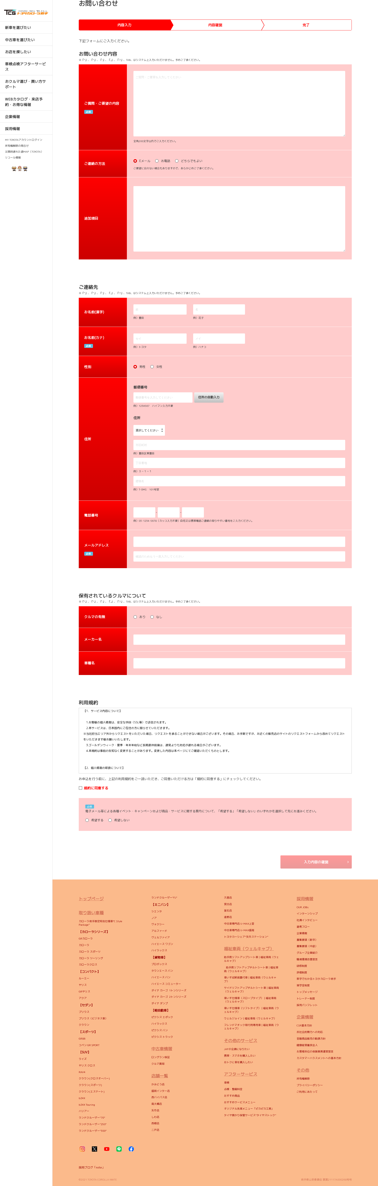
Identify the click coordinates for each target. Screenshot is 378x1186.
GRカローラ (86, 938)
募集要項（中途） (307, 946)
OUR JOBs (303, 907)
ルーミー (84, 978)
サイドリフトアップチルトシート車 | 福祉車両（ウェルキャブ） (251, 989)
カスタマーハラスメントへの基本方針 (319, 1058)
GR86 (82, 1038)
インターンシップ (307, 913)
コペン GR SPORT (89, 1045)
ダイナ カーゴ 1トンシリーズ (168, 990)
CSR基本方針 (304, 1025)
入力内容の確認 (316, 862)
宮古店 (228, 904)
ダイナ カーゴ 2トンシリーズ (168, 997)
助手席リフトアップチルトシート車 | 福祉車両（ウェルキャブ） (251, 969)
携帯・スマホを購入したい (240, 1055)
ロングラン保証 (160, 1057)
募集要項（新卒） (307, 940)
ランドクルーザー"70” (92, 1117)
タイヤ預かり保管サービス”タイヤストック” (250, 1115)
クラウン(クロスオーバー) (94, 1078)
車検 (226, 1082)
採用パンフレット (307, 1005)
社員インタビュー (307, 920)
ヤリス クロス (87, 1065)
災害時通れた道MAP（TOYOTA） (24, 151)
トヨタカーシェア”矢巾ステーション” (246, 937)
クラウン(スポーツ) (90, 1085)
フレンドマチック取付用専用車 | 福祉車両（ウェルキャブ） (251, 1027)
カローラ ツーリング (91, 958)
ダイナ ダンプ (159, 1003)
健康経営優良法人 (307, 1045)
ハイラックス (159, 950)
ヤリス (83, 985)
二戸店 (155, 1130)
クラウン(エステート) (92, 1091)
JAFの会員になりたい (237, 1049)
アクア (83, 998)
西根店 (155, 1123)
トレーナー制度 (306, 998)
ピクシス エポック (162, 1017)
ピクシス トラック (162, 1037)
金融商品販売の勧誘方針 (311, 1038)
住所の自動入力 (209, 397)
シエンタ (156, 911)
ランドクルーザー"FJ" (164, 897)
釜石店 (228, 910)
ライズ (83, 1059)
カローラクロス (88, 964)
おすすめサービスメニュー (240, 1102)
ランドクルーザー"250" (93, 1124)
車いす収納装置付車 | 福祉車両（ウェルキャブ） (250, 979)
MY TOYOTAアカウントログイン (23, 140)
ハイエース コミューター (166, 984)
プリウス (84, 1012)
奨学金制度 (303, 985)
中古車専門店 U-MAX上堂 (239, 923)
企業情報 (302, 933)
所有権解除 (303, 1078)
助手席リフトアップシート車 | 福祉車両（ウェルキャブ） (251, 959)
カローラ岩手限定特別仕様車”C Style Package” (100, 923)
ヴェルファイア (160, 937)
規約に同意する (96, 788)
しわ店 (155, 1117)
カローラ (84, 945)
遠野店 (228, 917)
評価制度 (302, 972)
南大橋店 (156, 1104)
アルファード (159, 931)
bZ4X (82, 1098)
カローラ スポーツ (89, 951)
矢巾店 (155, 1110)
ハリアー (84, 1111)
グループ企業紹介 (307, 953)
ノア (154, 918)
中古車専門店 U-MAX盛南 (239, 930)
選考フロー (303, 927)
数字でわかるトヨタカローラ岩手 (316, 979)
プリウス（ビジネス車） (93, 1018)
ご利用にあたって (307, 1092)
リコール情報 (13, 157)
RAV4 (82, 1072)
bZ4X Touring (87, 1105)
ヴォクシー (157, 924)
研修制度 (302, 966)
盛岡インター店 (160, 1091)
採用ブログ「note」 (92, 1167)
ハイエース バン (160, 977)
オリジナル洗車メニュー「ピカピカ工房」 (249, 1108)
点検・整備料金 (233, 1089)
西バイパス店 (159, 1097)
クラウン (84, 1025)
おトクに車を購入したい (238, 1062)
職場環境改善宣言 (307, 959)
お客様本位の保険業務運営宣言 (315, 1051)
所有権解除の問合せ (17, 146)
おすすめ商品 (232, 1096)
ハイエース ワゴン (162, 944)
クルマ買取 (157, 1064)
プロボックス (159, 964)
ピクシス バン (159, 1030)
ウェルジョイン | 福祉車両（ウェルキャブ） (250, 1018)
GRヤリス (84, 991)
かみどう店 (157, 1084)
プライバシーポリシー (310, 1085)
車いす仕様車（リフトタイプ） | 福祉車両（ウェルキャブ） (251, 1010)
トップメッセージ (307, 992)
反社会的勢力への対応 (310, 1032)
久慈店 (228, 897)
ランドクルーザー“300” (93, 1131)
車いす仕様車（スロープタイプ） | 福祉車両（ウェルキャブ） (250, 1000)
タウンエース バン (162, 971)
